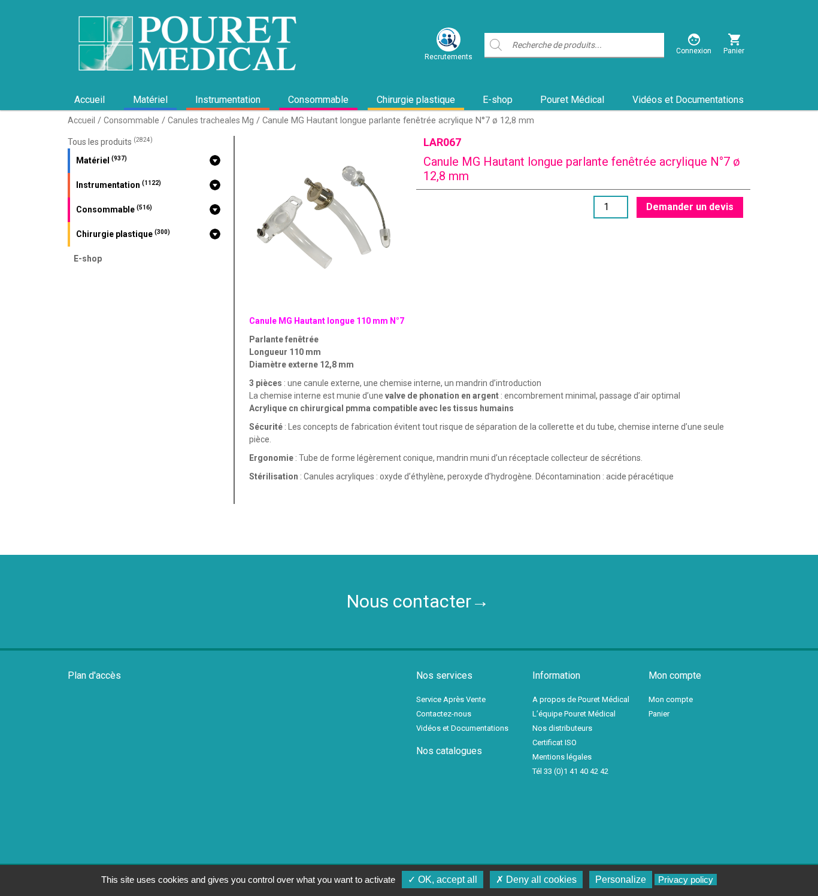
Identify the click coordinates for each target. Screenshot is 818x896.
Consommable (318, 99)
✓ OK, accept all (442, 879)
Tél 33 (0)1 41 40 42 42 (570, 771)
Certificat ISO (554, 742)
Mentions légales (562, 756)
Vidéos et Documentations (688, 99)
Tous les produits (110, 142)
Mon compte (671, 699)
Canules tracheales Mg (211, 120)
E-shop (498, 99)
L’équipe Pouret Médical (574, 713)
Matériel (150, 99)
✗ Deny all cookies (536, 879)
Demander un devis (690, 206)
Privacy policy (685, 879)
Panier (659, 713)
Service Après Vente (451, 699)
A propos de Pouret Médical (580, 699)
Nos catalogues (449, 751)
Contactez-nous (443, 713)
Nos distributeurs (562, 728)
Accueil (89, 99)
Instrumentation (227, 99)
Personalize (620, 879)
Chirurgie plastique (416, 99)
